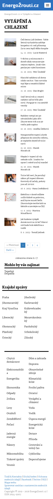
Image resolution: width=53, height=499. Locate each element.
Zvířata (11, 399)
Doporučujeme (37, 460)
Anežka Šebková (41, 129)
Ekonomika (13, 388)
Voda (32, 408)
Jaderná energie (11, 435)
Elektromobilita (15, 371)
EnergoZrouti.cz (12, 14)
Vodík (32, 413)
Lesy (9, 408)
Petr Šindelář (39, 72)
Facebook (26, 480)
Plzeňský (7, 332)
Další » (10, 250)
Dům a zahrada (37, 359)
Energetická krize (36, 426)
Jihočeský (29, 298)
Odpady (11, 393)
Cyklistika (34, 454)
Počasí (10, 425)
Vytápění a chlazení (32, 14)
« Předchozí (12, 245)
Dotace (33, 434)
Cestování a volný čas (35, 446)
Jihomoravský (10, 303)
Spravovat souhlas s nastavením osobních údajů (25, 487)
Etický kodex (30, 477)
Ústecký (6, 338)
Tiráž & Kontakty (13, 477)
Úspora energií (37, 419)
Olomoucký (8, 327)
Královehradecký (32, 310)
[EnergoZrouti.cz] (20, 5)
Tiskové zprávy (15, 460)
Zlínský (28, 338)
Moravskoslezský (32, 319)
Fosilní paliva (36, 388)
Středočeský (31, 332)
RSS (44, 480)
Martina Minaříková (30, 212)
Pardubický (30, 327)
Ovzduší (11, 413)
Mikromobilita (15, 454)
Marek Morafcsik (30, 149)
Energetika (13, 379)
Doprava (33, 364)
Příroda (33, 439)
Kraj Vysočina (10, 309)
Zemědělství (14, 419)
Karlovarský (31, 303)
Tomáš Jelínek (38, 232)
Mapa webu (10, 482)
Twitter (37, 480)
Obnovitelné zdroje (36, 371)
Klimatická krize (35, 380)
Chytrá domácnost (13, 360)
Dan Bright (38, 91)
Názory (11, 445)
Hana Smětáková (40, 188)
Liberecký (8, 318)
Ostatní (33, 393)
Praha (5, 298)
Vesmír (11, 465)
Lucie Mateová (40, 52)
